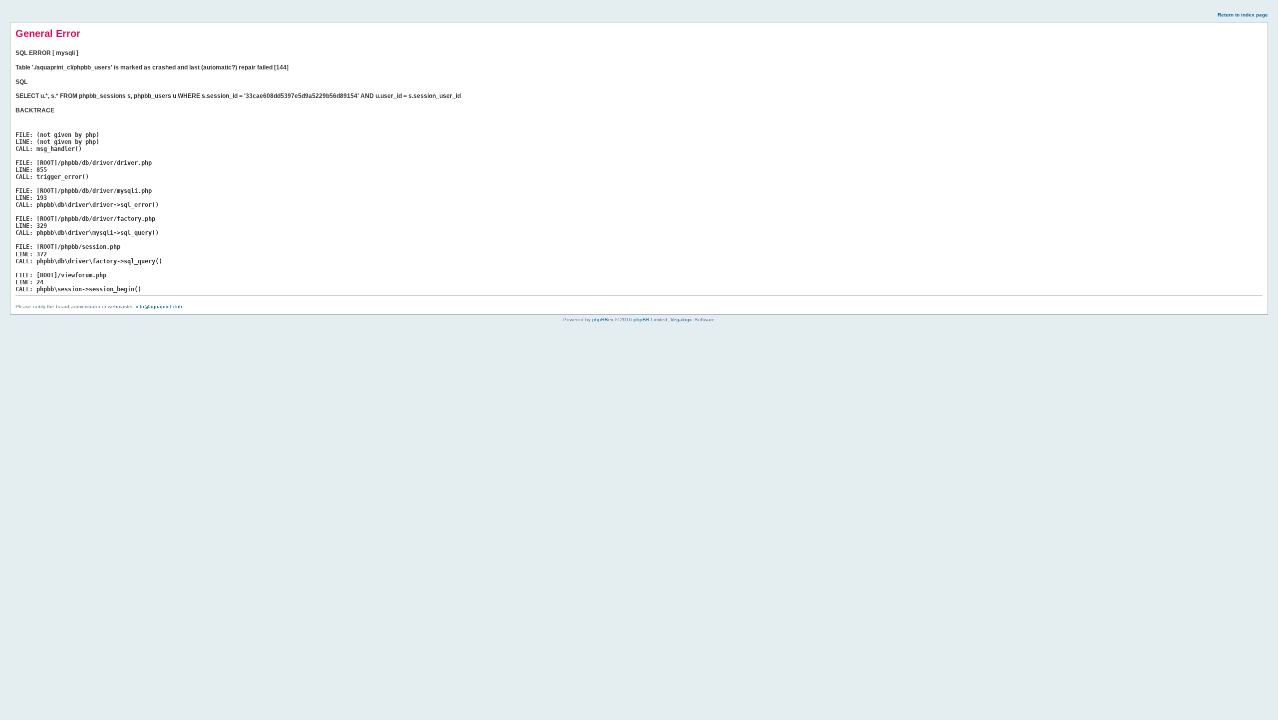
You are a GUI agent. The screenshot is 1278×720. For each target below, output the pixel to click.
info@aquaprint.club (159, 306)
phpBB (641, 319)
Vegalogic (681, 319)
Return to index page (1243, 14)
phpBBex (603, 319)
